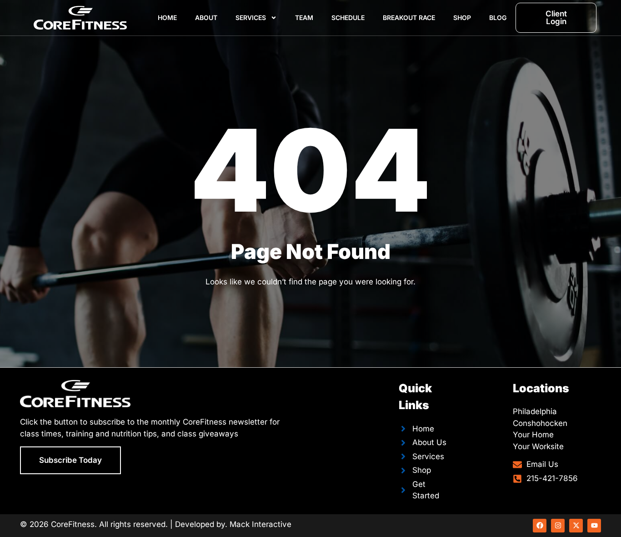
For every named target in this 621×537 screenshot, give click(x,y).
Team (304, 17)
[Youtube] (594, 525)
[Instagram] (558, 525)
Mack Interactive (260, 524)
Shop (462, 17)
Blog (497, 17)
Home (167, 17)
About (206, 17)
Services (250, 17)
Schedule (348, 17)
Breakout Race (409, 17)
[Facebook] (539, 525)
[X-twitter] (576, 525)
